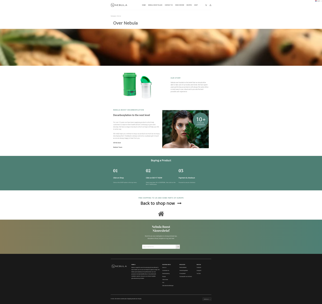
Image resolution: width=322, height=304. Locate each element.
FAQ (163, 282)
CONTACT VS (169, 5)
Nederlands (206, 299)
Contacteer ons (165, 270)
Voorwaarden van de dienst (185, 276)
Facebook (199, 267)
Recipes (164, 276)
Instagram (199, 270)
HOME (144, 5)
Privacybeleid (182, 273)
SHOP (196, 5)
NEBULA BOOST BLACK (155, 5)
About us (164, 267)
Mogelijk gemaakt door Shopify (134, 298)
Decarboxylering (166, 273)
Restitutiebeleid (182, 267)
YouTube (199, 273)
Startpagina (113, 16)
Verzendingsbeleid (183, 270)
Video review (165, 279)
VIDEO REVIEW (179, 5)
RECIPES (189, 5)
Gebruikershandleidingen (167, 285)
